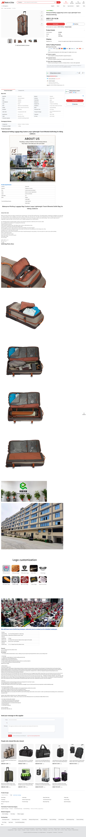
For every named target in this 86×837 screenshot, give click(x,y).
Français (27, 829)
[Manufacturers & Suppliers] (7, 2)
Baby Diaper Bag (46, 801)
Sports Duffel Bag (53, 819)
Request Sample (68, 26)
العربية (49, 829)
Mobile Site (68, 828)
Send (10, 735)
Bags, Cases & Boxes (7, 8)
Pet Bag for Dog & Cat (5, 801)
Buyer (58, 6)
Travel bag (3, 799)
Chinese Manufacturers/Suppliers (29, 828)
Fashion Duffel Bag (79, 819)
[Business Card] (83, 95)
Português (23, 829)
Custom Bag (24, 819)
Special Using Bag (67, 801)
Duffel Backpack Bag (70, 819)
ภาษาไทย (62, 829)
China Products (20, 828)
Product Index (63, 828)
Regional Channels (57, 828)
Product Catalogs (17, 795)
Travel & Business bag (47, 799)
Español (19, 829)
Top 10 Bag (4, 822)
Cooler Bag (24, 797)
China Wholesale (38, 828)
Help (64, 6)
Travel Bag (13, 8)
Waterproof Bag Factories (33, 819)
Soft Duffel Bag (61, 819)
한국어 (52, 829)
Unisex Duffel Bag (44, 819)
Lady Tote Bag (66, 799)
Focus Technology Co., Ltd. (35, 832)
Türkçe (66, 829)
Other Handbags (5, 813)
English (16, 829)
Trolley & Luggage (20, 813)
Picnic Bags (13, 813)
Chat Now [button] (76, 24)
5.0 (70, 92)
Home (2, 8)
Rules (84, 6)
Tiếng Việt (69, 829)
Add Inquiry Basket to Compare (23, 45)
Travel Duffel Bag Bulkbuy (19, 822)
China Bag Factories (5, 819)
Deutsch (41, 829)
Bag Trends (11, 822)
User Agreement (49, 832)
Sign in (83, 3)
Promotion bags (25, 801)
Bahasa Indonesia (75, 829)
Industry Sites (50, 828)
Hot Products (14, 828)
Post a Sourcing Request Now (34, 735)
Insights (72, 828)
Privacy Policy (60, 832)
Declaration (55, 832)
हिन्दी (58, 829)
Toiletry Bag (66, 797)
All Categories (5, 6)
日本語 (56, 829)
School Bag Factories (16, 819)
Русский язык (32, 829)
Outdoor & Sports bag (26, 799)
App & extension (70, 6)
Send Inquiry (55, 24)
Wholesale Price (44, 828)
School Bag (3, 797)
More (2, 824)
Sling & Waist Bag (46, 797)
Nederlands (45, 829)
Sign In (48, 85)
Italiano (37, 829)
